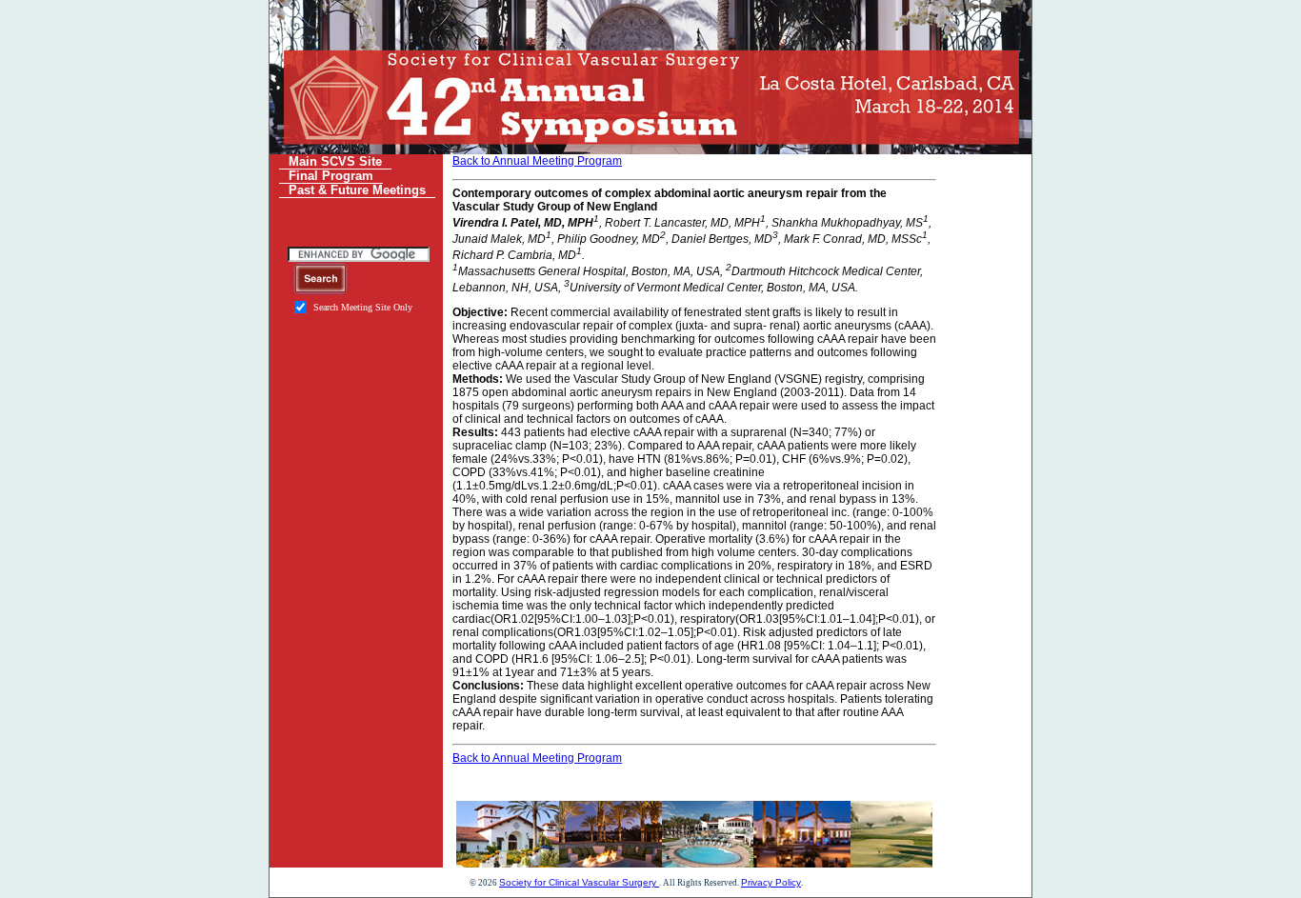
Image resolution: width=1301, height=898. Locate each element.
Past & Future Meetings (357, 190)
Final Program (331, 176)
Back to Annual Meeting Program (537, 161)
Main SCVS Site (335, 161)
